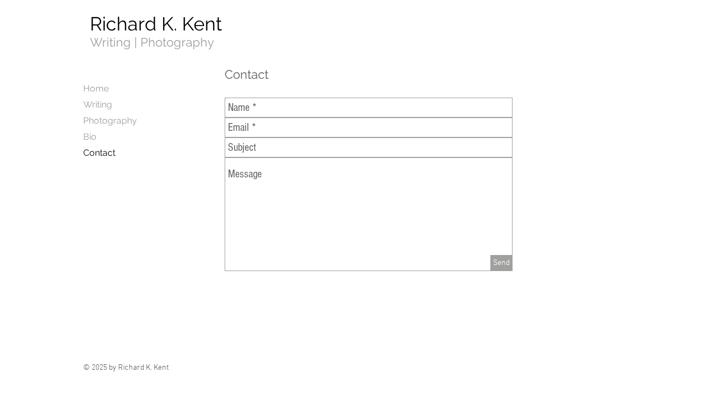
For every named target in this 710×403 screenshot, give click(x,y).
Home (96, 88)
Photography (110, 120)
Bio (90, 136)
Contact (99, 152)
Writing (97, 104)
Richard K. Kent (156, 24)
